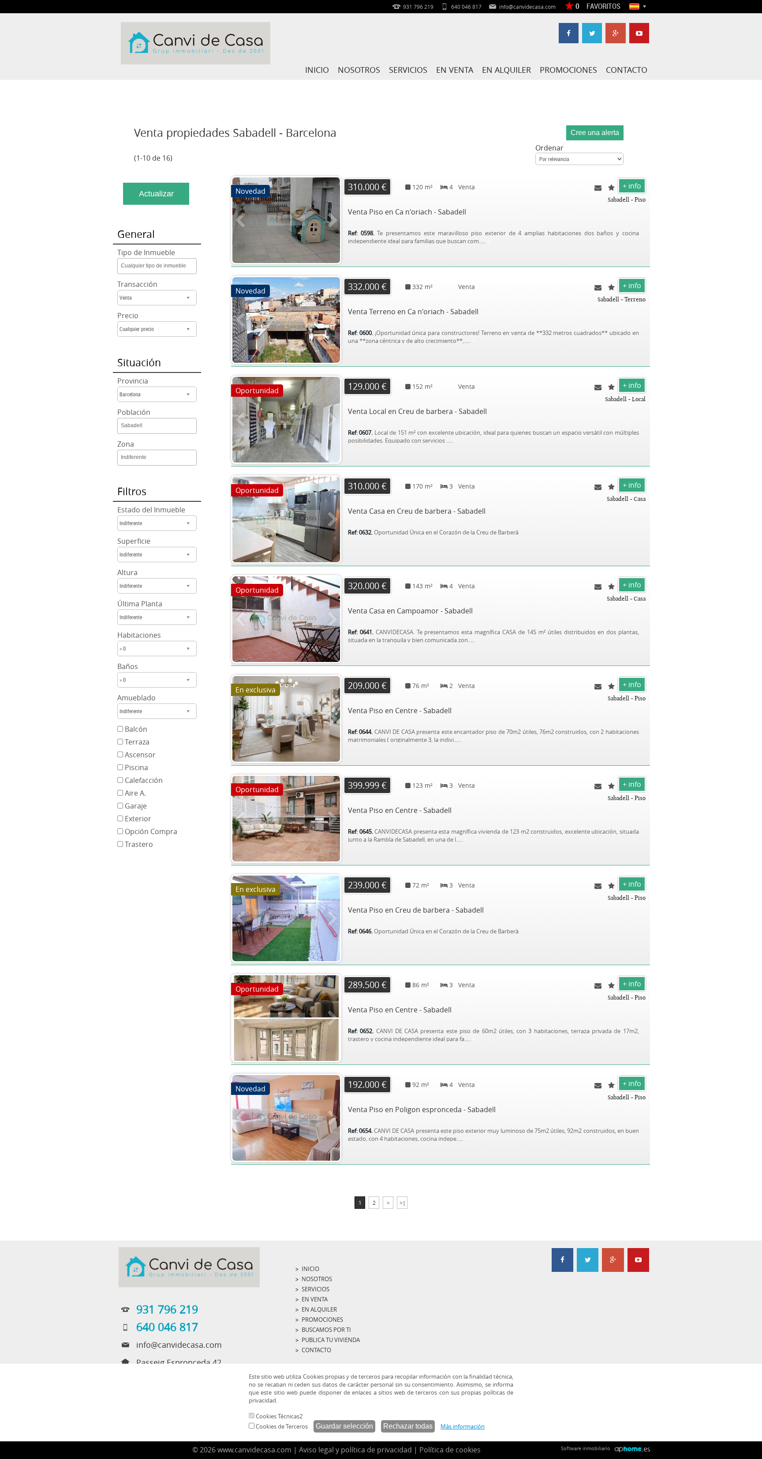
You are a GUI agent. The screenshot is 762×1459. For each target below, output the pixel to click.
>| (403, 1202)
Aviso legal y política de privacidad (355, 1450)
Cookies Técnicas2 (278, 1416)
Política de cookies (450, 1450)
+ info (632, 186)
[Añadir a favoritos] (611, 187)
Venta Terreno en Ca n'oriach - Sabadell (413, 311)
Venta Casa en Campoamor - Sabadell (410, 611)
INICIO (317, 69)
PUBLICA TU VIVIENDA (331, 1340)
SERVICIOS (408, 69)
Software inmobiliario (585, 1448)
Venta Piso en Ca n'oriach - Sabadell (407, 212)
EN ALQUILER (506, 69)
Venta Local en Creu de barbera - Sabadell (417, 411)
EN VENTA (454, 69)
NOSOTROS (359, 69)
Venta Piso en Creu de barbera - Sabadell (416, 910)
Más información (463, 1426)
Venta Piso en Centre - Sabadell (400, 710)
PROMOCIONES (568, 69)
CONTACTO (626, 69)
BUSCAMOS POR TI (326, 1330)
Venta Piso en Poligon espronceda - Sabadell (422, 1109)
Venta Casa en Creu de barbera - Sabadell (417, 511)
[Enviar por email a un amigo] (597, 187)
